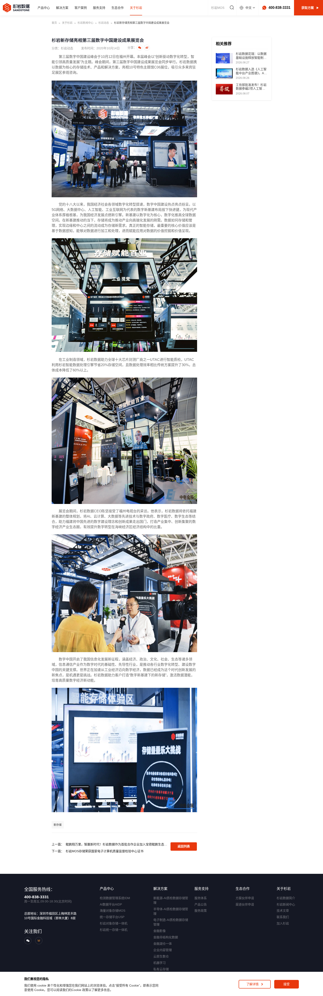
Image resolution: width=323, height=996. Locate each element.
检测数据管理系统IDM (115, 898)
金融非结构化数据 (165, 937)
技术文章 (283, 910)
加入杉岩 (283, 923)
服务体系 (200, 898)
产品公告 (200, 904)
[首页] (16, 7)
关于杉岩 (67, 22)
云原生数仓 (161, 956)
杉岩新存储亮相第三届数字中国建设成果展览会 (141, 22)
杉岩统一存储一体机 (113, 929)
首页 (54, 22)
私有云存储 (161, 969)
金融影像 (159, 931)
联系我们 (283, 917)
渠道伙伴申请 (245, 904)
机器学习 (159, 963)
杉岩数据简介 (286, 898)
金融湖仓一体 (162, 943)
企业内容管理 (162, 950)
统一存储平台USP (112, 917)
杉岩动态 (103, 22)
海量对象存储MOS (112, 910)
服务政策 (200, 910)
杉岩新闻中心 (85, 22)
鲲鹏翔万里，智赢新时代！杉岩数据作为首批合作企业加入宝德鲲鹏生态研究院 (117, 844)
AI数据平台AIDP (111, 904)
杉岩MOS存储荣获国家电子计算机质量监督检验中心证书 (104, 851)
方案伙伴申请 (245, 898)
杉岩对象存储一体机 (113, 923)
